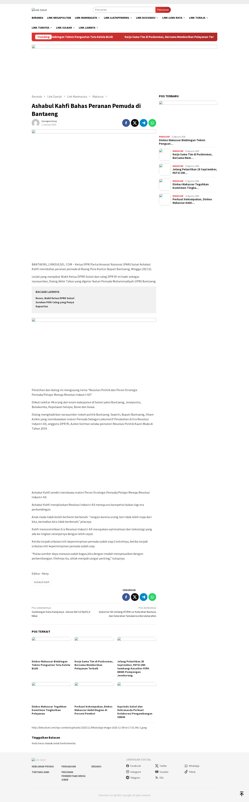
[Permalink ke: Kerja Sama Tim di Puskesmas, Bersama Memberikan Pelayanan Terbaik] (94, 648)
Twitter (163, 766)
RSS (161, 777)
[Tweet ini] (135, 123)
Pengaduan (68, 766)
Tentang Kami (40, 772)
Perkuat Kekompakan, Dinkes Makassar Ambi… (192, 201)
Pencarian (163, 9)
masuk (49, 743)
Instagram (135, 772)
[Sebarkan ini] (126, 123)
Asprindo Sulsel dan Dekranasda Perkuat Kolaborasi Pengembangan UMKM (134, 712)
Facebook (135, 766)
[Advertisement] (94, 233)
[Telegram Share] (143, 123)
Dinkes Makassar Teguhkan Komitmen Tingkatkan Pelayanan (49, 710)
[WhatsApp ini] (152, 123)
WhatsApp (194, 766)
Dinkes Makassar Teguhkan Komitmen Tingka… (191, 186)
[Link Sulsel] (39, 9)
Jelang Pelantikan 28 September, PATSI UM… (195, 171)
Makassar (164, 136)
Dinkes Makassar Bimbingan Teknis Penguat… (182, 141)
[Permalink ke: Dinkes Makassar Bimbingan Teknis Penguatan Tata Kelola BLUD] (51, 648)
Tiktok (192, 772)
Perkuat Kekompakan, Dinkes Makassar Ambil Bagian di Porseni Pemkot (93, 710)
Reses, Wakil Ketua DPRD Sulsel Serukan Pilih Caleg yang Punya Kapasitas (55, 302)
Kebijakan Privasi (43, 766)
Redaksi (96, 766)
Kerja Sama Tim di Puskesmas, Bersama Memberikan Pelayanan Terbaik (158, 37)
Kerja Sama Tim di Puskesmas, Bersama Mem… (192, 156)
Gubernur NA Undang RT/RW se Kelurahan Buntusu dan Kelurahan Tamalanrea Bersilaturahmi (127, 612)
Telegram (135, 777)
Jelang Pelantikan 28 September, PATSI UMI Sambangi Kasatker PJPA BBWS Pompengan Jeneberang (133, 668)
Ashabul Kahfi (41, 582)
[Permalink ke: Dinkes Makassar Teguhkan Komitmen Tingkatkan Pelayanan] (51, 693)
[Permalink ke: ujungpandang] (35, 122)
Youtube (164, 772)
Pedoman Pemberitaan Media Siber (73, 775)
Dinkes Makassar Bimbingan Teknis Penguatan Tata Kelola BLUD (56, 37)
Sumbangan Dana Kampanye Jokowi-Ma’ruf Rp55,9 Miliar (61, 612)
